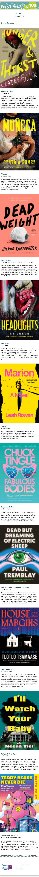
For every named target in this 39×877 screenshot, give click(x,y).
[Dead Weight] (19, 225)
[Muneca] (19, 141)
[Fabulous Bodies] (19, 473)
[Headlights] (19, 310)
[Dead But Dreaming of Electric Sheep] (19, 554)
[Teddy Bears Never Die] (19, 803)
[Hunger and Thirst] (19, 58)
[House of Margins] (19, 636)
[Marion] (19, 393)
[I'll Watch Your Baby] (19, 720)
